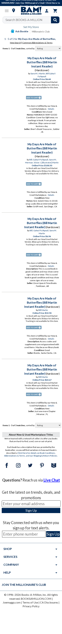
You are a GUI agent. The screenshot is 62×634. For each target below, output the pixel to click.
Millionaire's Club (41, 31)
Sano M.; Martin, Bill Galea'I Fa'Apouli (43, 75)
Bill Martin (43, 310)
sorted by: (30, 48)
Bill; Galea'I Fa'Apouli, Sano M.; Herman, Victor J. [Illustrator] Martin (42, 161)
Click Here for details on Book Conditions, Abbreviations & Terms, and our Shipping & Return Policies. (31, 454)
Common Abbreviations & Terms (37, 42)
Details (51, 109)
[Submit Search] (55, 19)
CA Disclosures (49, 602)
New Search (15, 42)
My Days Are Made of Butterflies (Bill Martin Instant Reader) (42, 62)
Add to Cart (34, 97)
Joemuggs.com (11, 602)
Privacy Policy (31, 606)
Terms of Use (30, 602)
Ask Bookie (21, 31)
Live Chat (51, 480)
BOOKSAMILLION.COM (36, 598)
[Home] (31, 11)
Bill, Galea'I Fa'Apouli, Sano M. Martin (43, 232)
